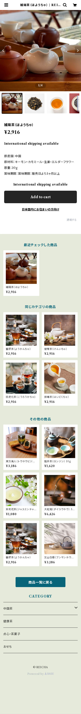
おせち (7, 647)
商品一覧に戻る (40, 582)
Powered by (36, 673)
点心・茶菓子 (11, 634)
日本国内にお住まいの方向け (40, 209)
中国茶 (7, 608)
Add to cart (41, 197)
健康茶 (7, 621)
